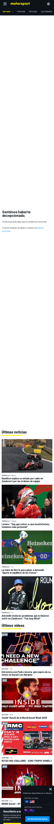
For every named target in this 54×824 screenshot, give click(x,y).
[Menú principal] (5, 4)
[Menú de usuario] (48, 4)
